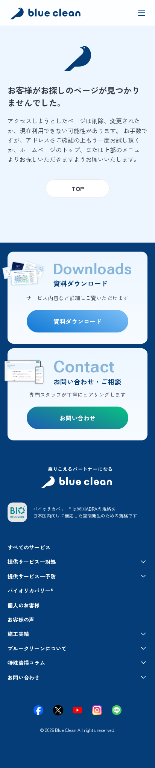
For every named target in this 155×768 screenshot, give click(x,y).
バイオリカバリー (30, 590)
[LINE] (116, 710)
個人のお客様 (24, 605)
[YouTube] (77, 710)
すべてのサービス (29, 547)
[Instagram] (97, 710)
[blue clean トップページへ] (46, 14)
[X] (57, 710)
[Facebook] (38, 710)
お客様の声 (21, 619)
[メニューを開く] (141, 12)
